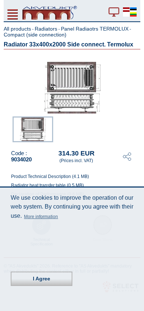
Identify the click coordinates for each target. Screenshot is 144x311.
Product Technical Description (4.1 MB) (50, 176)
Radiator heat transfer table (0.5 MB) (47, 185)
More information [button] (41, 216)
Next (135, 128)
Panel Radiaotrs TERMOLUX (94, 29)
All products (17, 29)
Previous (9, 128)
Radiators (46, 29)
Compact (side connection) (35, 35)
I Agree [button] (41, 279)
